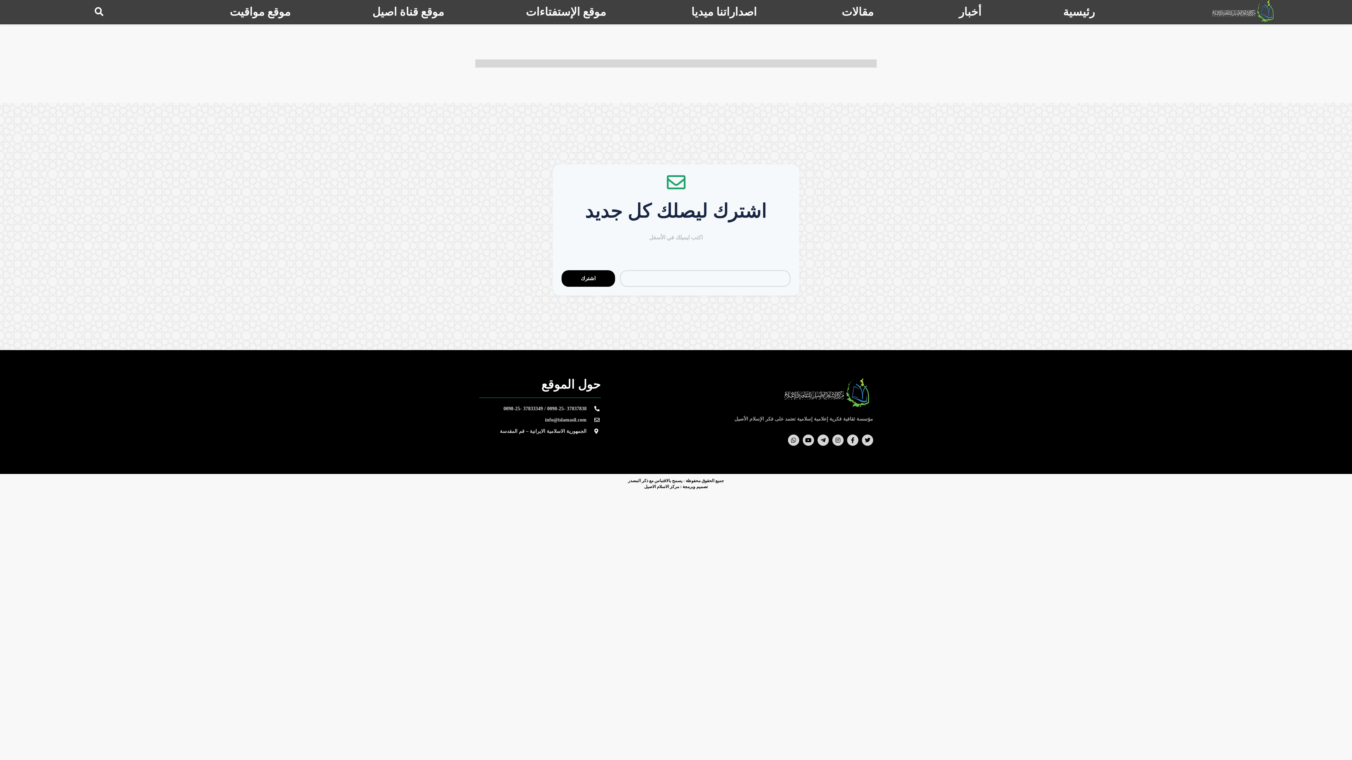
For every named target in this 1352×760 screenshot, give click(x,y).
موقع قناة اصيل (408, 11)
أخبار (970, 11)
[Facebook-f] (852, 440)
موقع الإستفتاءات (566, 11)
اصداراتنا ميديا (724, 11)
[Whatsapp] (793, 440)
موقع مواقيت (260, 11)
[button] (99, 11)
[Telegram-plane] (823, 440)
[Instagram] (838, 440)
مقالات (858, 11)
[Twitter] (867, 440)
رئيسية (1079, 11)
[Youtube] (808, 440)
